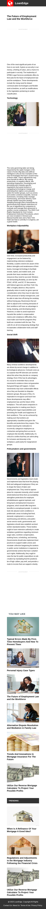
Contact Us (7, 905)
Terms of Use (25, 905)
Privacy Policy (36, 905)
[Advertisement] (23, 44)
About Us (16, 905)
